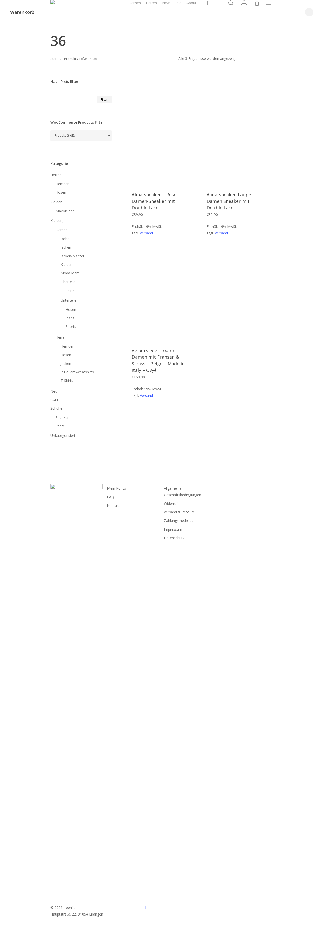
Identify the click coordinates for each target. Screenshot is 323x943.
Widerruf (171, 503)
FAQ (110, 496)
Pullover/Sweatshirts (77, 372)
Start (54, 58)
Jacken (66, 247)
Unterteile (68, 300)
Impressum (173, 529)
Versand (146, 233)
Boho (65, 238)
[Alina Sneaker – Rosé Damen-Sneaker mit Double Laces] (161, 137)
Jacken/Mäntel (72, 256)
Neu (53, 391)
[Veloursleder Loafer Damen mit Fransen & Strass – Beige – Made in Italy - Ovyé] (161, 294)
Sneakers (63, 417)
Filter (104, 99)
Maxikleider (65, 211)
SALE (54, 399)
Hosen (61, 192)
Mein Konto (116, 488)
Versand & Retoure (179, 512)
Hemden (62, 183)
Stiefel (61, 426)
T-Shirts (67, 380)
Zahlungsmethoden (180, 520)
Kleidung (57, 220)
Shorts (71, 326)
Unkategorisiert (62, 435)
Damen (62, 229)
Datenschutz (174, 537)
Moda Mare (70, 273)
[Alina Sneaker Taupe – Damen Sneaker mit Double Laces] (236, 137)
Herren (56, 174)
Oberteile (68, 281)
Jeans (70, 318)
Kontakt (113, 505)
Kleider (56, 202)
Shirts (70, 290)
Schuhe (56, 408)
